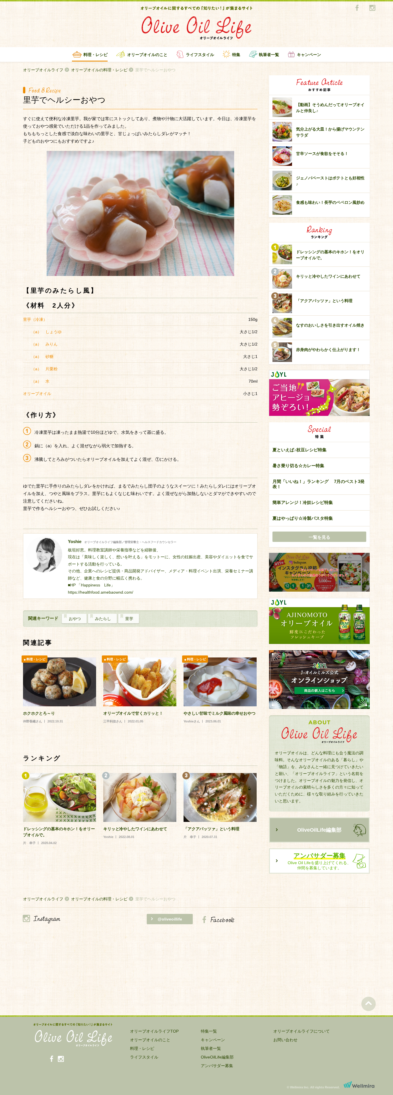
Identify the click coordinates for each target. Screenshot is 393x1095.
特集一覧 (209, 1031)
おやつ (75, 618)
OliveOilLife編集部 (319, 830)
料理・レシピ (95, 54)
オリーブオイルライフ (43, 70)
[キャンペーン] (319, 572)
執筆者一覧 (269, 54)
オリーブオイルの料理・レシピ (99, 70)
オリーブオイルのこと (147, 54)
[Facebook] (356, 8)
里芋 (129, 618)
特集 (236, 54)
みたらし (103, 618)
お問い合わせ (285, 1040)
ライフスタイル (200, 54)
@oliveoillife (170, 919)
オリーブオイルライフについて (301, 1031)
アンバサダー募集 (217, 1065)
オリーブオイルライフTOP (154, 1031)
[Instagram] (372, 8)
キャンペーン (309, 54)
